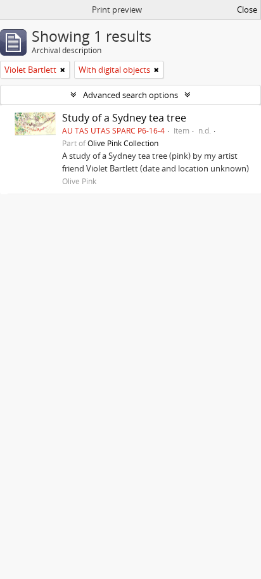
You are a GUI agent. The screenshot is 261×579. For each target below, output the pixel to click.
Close (247, 9)
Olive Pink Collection (122, 143)
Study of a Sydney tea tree (124, 118)
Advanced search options (130, 95)
